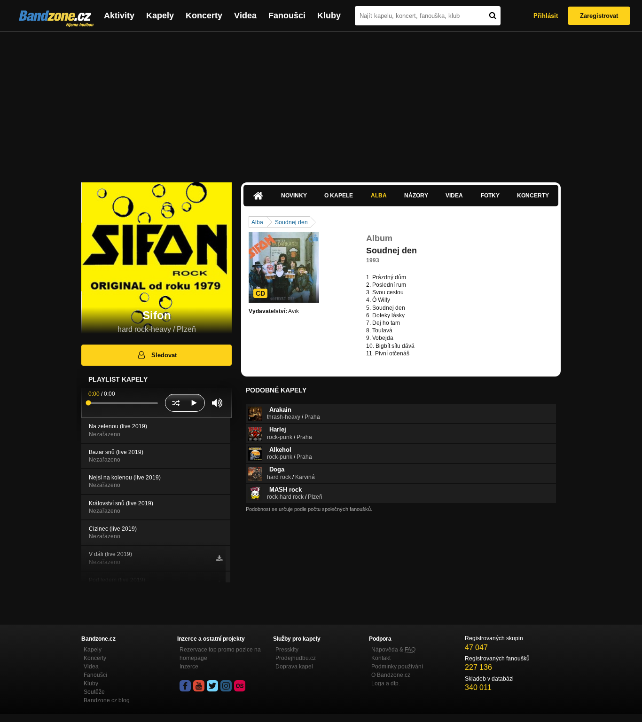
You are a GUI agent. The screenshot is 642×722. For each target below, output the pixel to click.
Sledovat (164, 355)
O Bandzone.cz (390, 675)
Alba (379, 195)
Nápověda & (393, 649)
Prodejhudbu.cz (295, 658)
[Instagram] (226, 685)
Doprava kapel (294, 666)
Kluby (329, 15)
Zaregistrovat (599, 15)
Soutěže (94, 692)
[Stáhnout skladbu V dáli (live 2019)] (219, 558)
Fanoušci (286, 15)
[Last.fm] (239, 685)
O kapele (338, 195)
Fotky (490, 195)
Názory (416, 195)
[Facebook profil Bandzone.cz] (185, 685)
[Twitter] (212, 685)
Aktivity (119, 15)
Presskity (286, 649)
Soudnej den (291, 222)
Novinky (294, 195)
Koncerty (204, 15)
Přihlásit (545, 15)
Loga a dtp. (385, 683)
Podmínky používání (397, 666)
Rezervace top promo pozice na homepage (220, 653)
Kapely (160, 15)
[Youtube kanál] (198, 685)
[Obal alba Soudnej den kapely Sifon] (284, 267)
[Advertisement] (321, 102)
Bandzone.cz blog (107, 700)
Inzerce (189, 666)
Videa (245, 15)
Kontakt (381, 658)
